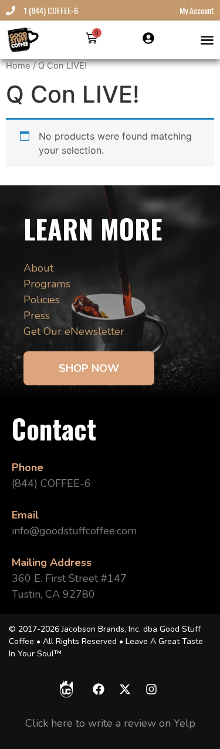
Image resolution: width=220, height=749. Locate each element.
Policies (41, 300)
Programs (46, 284)
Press (36, 316)
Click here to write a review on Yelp (110, 723)
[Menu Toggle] (207, 40)
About (38, 268)
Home (18, 65)
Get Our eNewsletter (73, 331)
